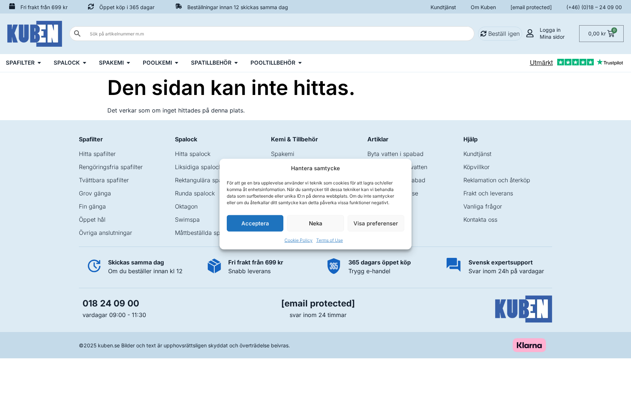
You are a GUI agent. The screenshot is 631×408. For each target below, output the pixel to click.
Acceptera (255, 223)
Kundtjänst (443, 7)
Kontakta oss (480, 219)
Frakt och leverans (488, 193)
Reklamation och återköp (496, 180)
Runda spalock (195, 193)
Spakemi (282, 153)
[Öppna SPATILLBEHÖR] (236, 63)
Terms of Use (329, 240)
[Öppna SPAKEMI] (128, 63)
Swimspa (187, 219)
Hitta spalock (192, 153)
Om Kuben (483, 7)
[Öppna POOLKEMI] (176, 63)
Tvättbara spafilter (104, 180)
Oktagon (186, 206)
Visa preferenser (375, 223)
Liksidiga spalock (198, 167)
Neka (315, 223)
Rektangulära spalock (204, 180)
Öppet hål (92, 219)
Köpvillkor (476, 167)
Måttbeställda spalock (204, 232)
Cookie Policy (298, 240)
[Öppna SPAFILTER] (39, 63)
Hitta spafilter (97, 153)
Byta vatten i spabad (395, 153)
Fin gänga (92, 206)
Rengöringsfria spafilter (111, 167)
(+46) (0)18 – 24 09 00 (594, 7)
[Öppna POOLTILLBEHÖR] (300, 63)
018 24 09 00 (111, 303)
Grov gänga (95, 193)
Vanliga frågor (482, 206)
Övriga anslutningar (105, 232)
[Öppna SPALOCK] (84, 63)
